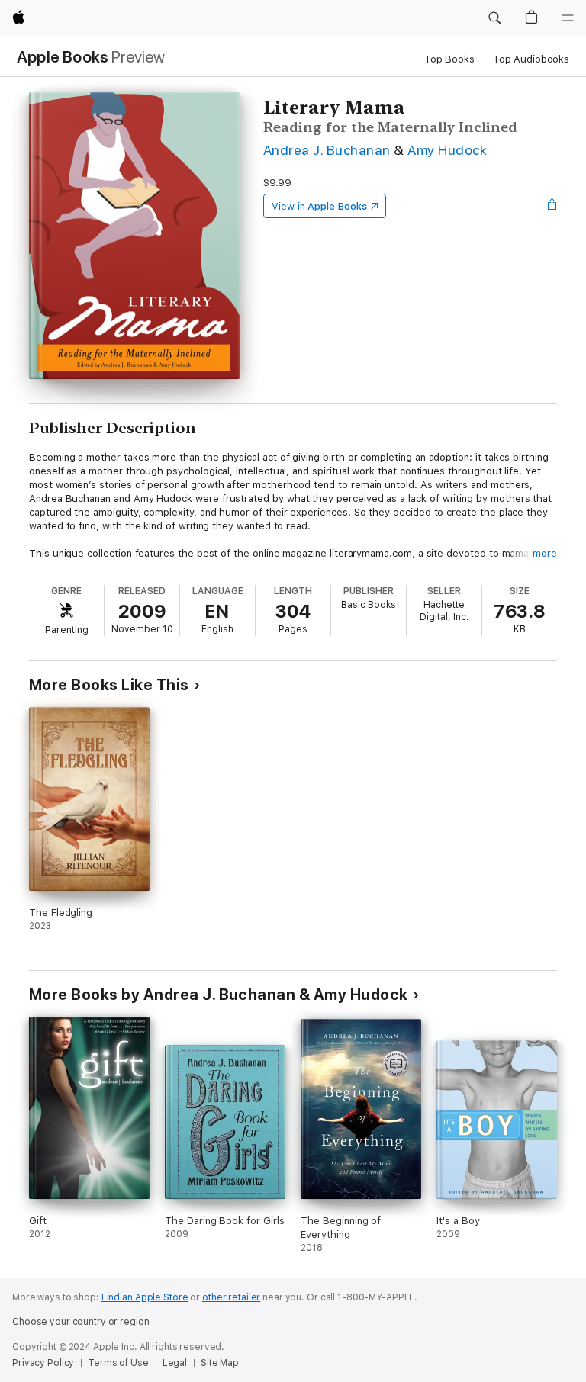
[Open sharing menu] (552, 206)
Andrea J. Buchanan (327, 150)
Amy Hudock (447, 150)
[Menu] (567, 18)
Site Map (220, 1363)
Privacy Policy (43, 1363)
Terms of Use (118, 1363)
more (545, 553)
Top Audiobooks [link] (531, 59)
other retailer (231, 1297)
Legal (175, 1363)
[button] (494, 18)
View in (319, 206)
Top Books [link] (449, 59)
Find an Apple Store (144, 1297)
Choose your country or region (81, 1321)
